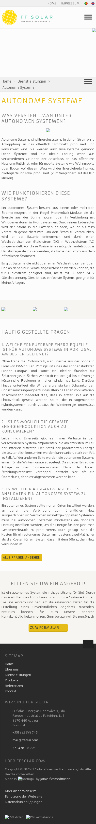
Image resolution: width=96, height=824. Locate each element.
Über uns (12, 669)
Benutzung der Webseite (23, 796)
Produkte (11, 680)
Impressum (70, 3)
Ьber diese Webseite (21, 791)
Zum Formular (44, 628)
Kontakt (10, 691)
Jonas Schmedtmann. (55, 779)
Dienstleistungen (31, 81)
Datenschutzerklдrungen (24, 802)
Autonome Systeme (18, 88)
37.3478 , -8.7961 (24, 748)
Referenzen (14, 686)
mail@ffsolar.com (25, 740)
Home (52, 3)
